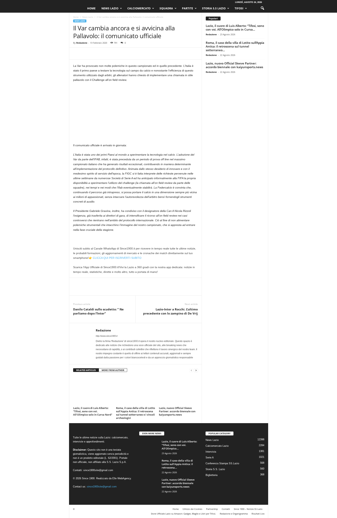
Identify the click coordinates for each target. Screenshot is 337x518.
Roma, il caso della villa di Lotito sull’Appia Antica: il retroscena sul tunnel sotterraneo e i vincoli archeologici (135, 413)
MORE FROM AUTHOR (113, 370)
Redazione (81, 42)
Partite (187, 8)
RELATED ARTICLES (86, 370)
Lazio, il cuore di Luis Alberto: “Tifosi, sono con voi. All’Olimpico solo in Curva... (235, 27)
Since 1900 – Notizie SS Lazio (248, 508)
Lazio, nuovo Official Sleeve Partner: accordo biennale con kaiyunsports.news (177, 411)
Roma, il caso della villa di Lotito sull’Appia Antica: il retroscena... (177, 464)
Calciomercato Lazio (217, 445)
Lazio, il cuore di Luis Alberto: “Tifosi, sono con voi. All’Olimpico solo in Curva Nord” (92, 411)
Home (91, 8)
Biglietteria (211, 475)
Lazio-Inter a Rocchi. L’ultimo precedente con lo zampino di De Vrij (170, 311)
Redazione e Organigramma (234, 513)
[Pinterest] (95, 53)
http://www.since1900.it (106, 336)
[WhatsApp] (104, 53)
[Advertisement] (135, 114)
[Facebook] (77, 53)
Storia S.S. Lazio (215, 469)
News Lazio (109, 8)
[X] (86, 53)
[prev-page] (191, 370)
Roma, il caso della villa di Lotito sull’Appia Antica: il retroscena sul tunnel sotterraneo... (235, 46)
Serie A (210, 457)
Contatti (226, 508)
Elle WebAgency (121, 478)
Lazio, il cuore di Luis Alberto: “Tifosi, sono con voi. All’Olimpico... (179, 445)
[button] (262, 8)
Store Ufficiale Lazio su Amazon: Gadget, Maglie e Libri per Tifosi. (183, 513)
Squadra (166, 8)
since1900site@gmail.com (98, 470)
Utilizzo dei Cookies (192, 508)
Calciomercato (139, 8)
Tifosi (239, 8)
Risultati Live (258, 513)
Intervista (211, 451)
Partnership (212, 508)
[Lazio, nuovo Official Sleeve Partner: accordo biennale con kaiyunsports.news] (178, 390)
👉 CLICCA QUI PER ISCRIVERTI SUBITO (115, 257)
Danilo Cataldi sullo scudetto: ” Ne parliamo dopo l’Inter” (98, 311)
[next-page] (196, 370)
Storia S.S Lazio (214, 8)
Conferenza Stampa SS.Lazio (222, 463)
